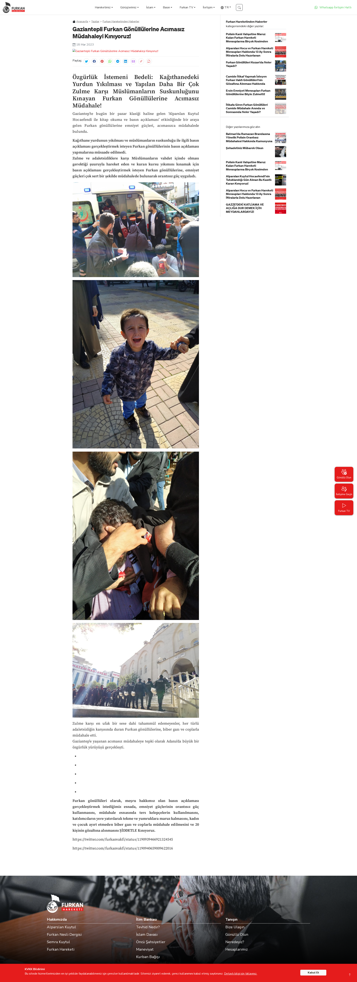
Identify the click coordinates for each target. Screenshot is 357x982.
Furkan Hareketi (60, 949)
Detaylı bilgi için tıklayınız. (240, 974)
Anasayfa (82, 21)
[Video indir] (149, 61)
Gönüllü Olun (236, 934)
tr (226, 7)
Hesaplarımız (236, 949)
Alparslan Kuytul (61, 927)
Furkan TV (186, 7)
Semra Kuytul (58, 941)
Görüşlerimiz (128, 7)
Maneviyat (145, 949)
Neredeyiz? (234, 941)
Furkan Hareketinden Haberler (121, 21)
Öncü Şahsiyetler (150, 941)
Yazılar (95, 21)
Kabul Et (313, 972)
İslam (149, 7)
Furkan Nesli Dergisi (64, 934)
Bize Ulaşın (235, 927)
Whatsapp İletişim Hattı (335, 7)
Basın (166, 7)
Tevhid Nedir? (148, 927)
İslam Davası (146, 934)
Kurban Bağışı (148, 956)
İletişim (208, 7)
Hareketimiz (103, 7)
